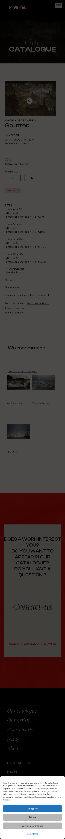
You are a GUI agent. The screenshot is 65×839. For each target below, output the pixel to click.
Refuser (32, 817)
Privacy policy (32, 833)
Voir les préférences (32, 825)
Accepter (33, 808)
